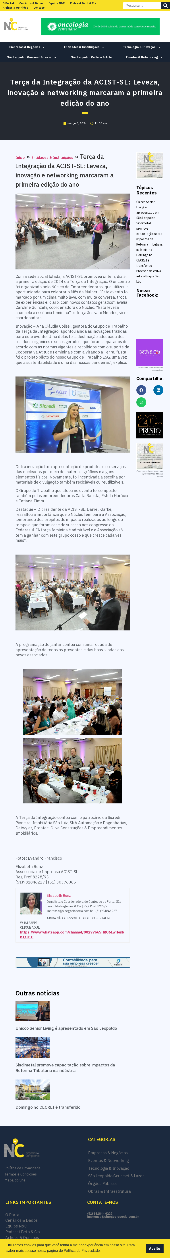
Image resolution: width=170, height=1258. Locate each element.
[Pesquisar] (165, 5)
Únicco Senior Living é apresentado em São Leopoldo (66, 1028)
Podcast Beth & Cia (83, 3)
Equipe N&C (57, 3)
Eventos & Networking (142, 57)
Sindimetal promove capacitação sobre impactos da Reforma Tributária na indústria (65, 1067)
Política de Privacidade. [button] (82, 1250)
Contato (38, 7)
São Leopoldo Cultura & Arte (91, 57)
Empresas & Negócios (24, 47)
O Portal (8, 3)
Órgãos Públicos (103, 1183)
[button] (141, 390)
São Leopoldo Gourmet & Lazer (29, 57)
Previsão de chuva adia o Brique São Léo (148, 276)
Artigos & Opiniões (15, 7)
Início (20, 157)
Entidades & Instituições (81, 47)
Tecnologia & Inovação (139, 47)
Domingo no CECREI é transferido (48, 1107)
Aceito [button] (154, 1248)
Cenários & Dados (31, 3)
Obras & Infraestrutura (109, 1191)
